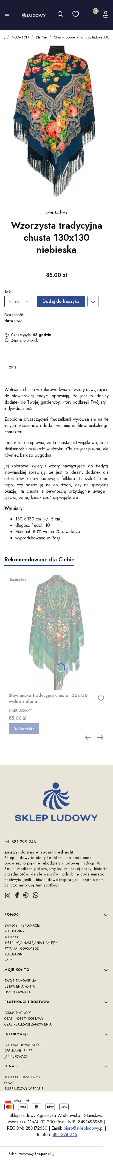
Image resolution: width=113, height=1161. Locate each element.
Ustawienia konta (19, 986)
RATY (8, 960)
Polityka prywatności (22, 1045)
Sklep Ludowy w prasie (23, 1088)
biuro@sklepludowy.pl (83, 1128)
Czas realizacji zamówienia (28, 1024)
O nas (9, 1082)
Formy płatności (18, 1012)
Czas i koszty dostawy (23, 1018)
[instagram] (7, 895)
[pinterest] (26, 895)
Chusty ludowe (64, 37)
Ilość (8, 292)
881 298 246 (65, 1134)
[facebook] (17, 895)
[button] (7, 15)
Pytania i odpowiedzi (21, 948)
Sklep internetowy (30, 1153)
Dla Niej (41, 37)
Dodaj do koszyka (61, 301)
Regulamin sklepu (19, 1050)
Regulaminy (14, 931)
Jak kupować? (16, 1056)
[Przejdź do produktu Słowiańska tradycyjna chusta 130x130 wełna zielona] (56, 632)
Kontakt (11, 937)
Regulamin (13, 954)
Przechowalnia (17, 992)
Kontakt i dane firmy (22, 1077)
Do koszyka (24, 728)
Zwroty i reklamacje (22, 925)
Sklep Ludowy (56, 212)
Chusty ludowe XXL (95, 37)
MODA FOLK (20, 37)
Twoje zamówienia (20, 980)
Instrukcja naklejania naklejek (31, 942)
